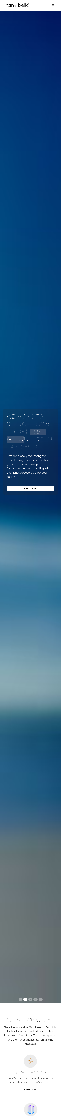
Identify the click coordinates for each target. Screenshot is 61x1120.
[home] (17, 5)
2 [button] (25, 999)
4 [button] (35, 999)
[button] (53, 5)
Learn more (30, 488)
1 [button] (20, 999)
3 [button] (30, 999)
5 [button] (40, 999)
